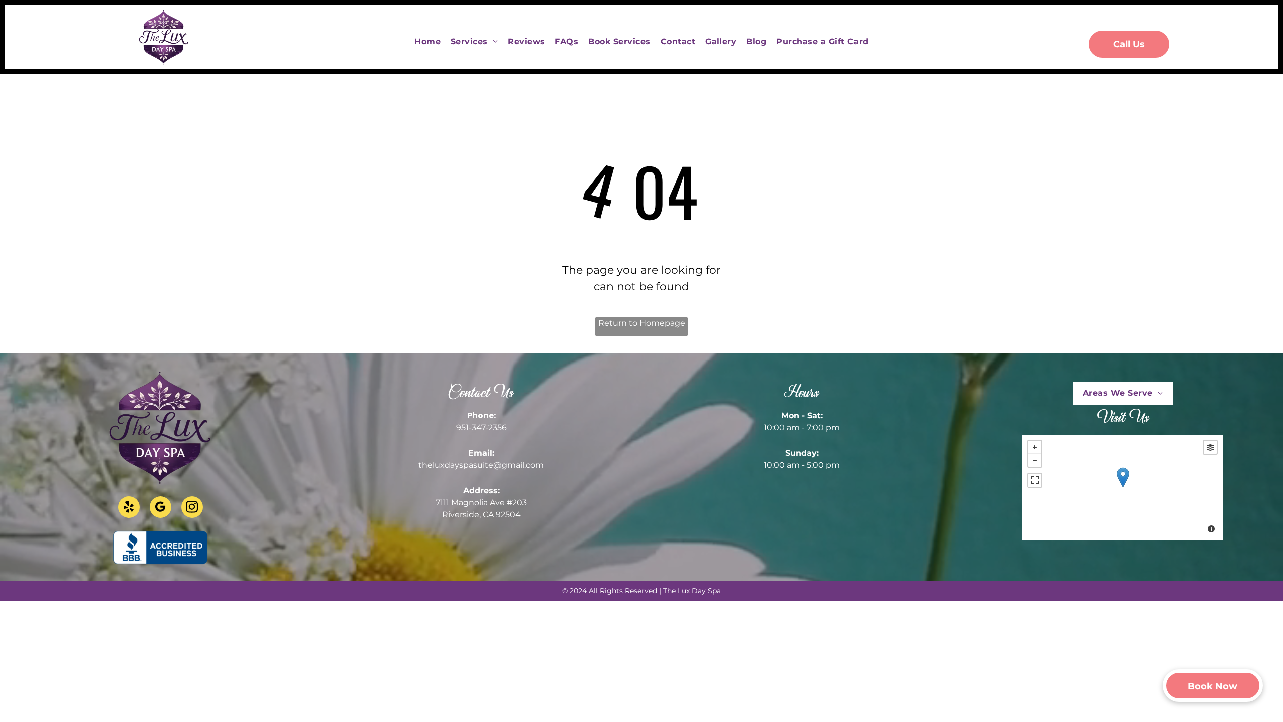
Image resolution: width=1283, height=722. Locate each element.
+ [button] (1034, 447)
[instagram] (192, 508)
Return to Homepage (641, 323)
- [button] (1034, 460)
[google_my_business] (160, 508)
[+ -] (1122, 487)
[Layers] (1210, 447)
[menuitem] (427, 42)
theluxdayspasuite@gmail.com (481, 465)
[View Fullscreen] (1034, 480)
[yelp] (129, 508)
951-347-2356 (481, 427)
